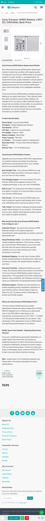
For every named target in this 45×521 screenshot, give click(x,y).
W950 (12, 13)
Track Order (43, 284)
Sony (7, 13)
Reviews (17, 60)
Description (7, 60)
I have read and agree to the (15, 502)
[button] (13, 43)
